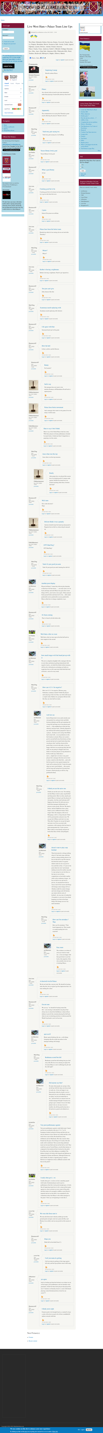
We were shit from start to (48, 1213)
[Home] (51, 8)
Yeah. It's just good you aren (52, 564)
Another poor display (48, 583)
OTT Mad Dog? (49, 545)
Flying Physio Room (9, 130)
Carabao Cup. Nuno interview (88, 132)
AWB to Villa (84, 120)
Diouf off (83, 130)
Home (2, 20)
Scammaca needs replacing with (50, 308)
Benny (46, 365)
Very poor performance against (50, 1125)
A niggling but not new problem (89, 122)
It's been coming (47, 615)
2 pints (44, 210)
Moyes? (45, 250)
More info (55, 1431)
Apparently (45, 110)
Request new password (9, 44)
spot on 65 (47, 1034)
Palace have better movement (53, 407)
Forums (31, 1337)
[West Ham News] (8, 70)
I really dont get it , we (48, 1178)
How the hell (46, 346)
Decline (89, 1429)
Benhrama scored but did (53, 1057)
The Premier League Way (87, 148)
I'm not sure (45, 1004)
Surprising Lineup (51, 70)
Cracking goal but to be (47, 189)
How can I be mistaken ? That (61, 920)
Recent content (33, 1341)
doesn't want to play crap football (60, 848)
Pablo (82, 140)
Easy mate (60, 947)
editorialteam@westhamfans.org (11, 144)
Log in (57, 60)
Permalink (31, 80)
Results (82, 175)
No (82, 167)
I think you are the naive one (57, 788)
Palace (44, 89)
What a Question (85, 114)
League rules (84, 134)
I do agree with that (48, 327)
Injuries (6, 129)
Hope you (47, 1239)
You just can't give (48, 288)
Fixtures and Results (9, 127)
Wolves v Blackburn (86, 124)
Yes (83, 164)
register (62, 60)
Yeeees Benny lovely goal (49, 151)
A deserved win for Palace (48, 981)
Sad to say (47, 384)
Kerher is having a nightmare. (49, 269)
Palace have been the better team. (50, 229)
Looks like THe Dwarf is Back (89, 110)
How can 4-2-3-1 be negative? (52, 687)
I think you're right (48, 1309)
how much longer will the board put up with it (55, 656)
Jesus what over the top (50, 454)
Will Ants (45, 500)
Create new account (9, 41)
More (99, 150)
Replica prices (85, 142)
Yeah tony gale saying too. (51, 131)
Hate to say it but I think (52, 428)
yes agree (44, 1279)
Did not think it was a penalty (54, 522)
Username (6, 29)
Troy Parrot (84, 138)
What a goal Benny (48, 170)
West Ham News (7, 69)
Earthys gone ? (85, 116)
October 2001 (84, 112)
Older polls (83, 174)
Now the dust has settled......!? (88, 118)
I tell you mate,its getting (53, 1258)
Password (5, 35)
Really (51, 473)
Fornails (83, 136)
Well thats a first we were (49, 634)
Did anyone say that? (56, 1083)
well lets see (50, 715)
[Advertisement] (90, 239)
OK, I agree (81, 1429)
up (46, 77)
